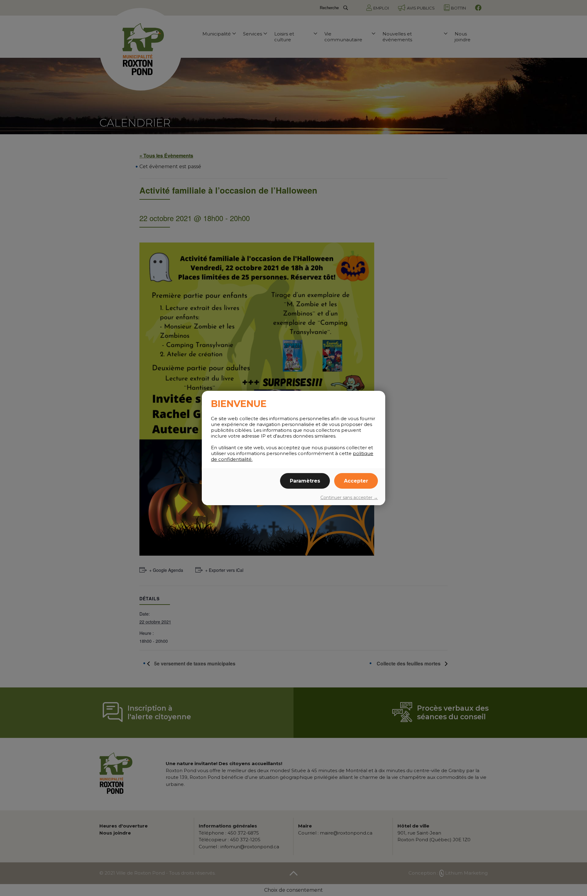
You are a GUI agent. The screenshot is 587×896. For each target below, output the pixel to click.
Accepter (356, 481)
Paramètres (305, 481)
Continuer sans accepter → (349, 497)
